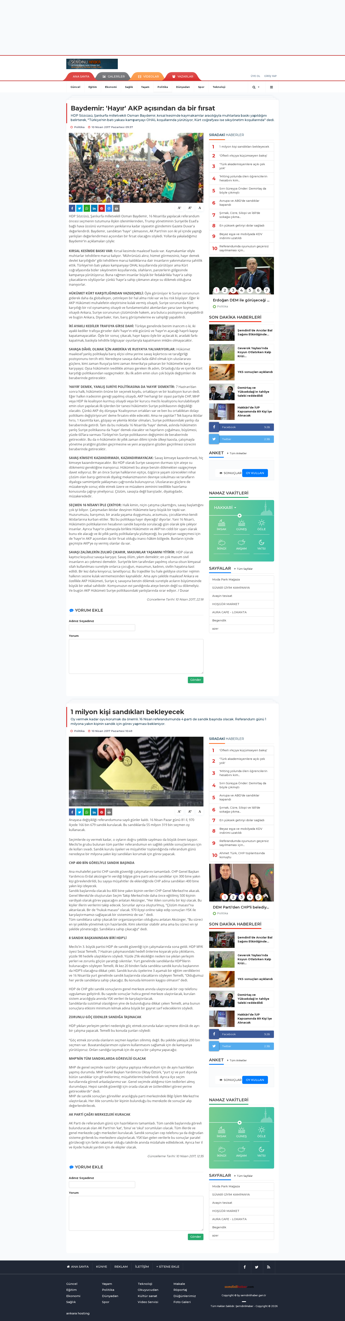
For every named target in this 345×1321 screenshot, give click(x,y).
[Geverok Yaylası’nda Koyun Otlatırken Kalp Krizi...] (222, 352)
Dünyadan (183, 86)
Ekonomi (111, 86)
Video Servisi (148, 1302)
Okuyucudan (148, 1290)
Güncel (75, 86)
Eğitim (92, 86)
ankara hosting (78, 1313)
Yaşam (145, 86)
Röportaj (180, 1290)
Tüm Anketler (238, 453)
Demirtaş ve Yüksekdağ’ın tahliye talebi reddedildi (253, 392)
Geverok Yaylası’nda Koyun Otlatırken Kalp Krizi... (254, 352)
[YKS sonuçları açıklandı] (222, 372)
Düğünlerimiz (184, 1296)
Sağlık (129, 86)
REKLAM (121, 1266)
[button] (226, 508)
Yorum (74, 636)
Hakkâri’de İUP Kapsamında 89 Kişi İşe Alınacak (255, 411)
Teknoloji (219, 86)
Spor (201, 86)
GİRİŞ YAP (270, 76)
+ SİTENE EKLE (167, 1266)
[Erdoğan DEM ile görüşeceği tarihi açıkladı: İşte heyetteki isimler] (241, 278)
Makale (179, 1284)
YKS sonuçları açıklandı (255, 372)
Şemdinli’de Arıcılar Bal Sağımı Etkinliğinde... (255, 332)
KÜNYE (101, 1266)
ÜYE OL (255, 76)
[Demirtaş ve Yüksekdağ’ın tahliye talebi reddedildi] (222, 392)
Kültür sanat (147, 1296)
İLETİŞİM (142, 1266)
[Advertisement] (172, 27)
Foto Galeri (182, 1302)
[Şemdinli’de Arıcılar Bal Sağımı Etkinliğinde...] (222, 332)
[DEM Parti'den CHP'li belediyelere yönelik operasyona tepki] (241, 885)
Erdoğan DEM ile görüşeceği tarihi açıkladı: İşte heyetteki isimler (241, 300)
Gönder (195, 680)
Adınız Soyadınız (81, 621)
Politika (163, 86)
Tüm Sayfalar (245, 568)
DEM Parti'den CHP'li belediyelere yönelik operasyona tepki (241, 907)
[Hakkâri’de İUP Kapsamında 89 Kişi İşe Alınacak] (222, 412)
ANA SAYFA (81, 76)
